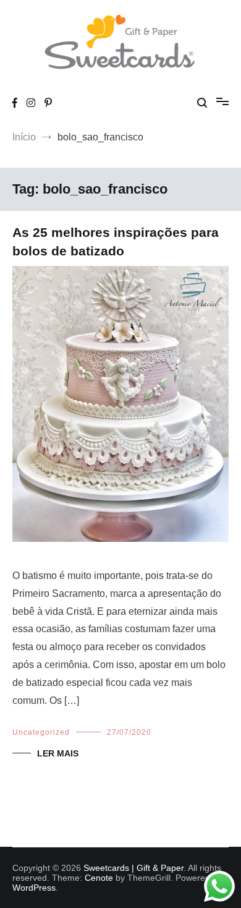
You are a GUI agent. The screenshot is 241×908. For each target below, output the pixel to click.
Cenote (99, 878)
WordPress (34, 888)
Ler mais (57, 753)
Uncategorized (41, 732)
